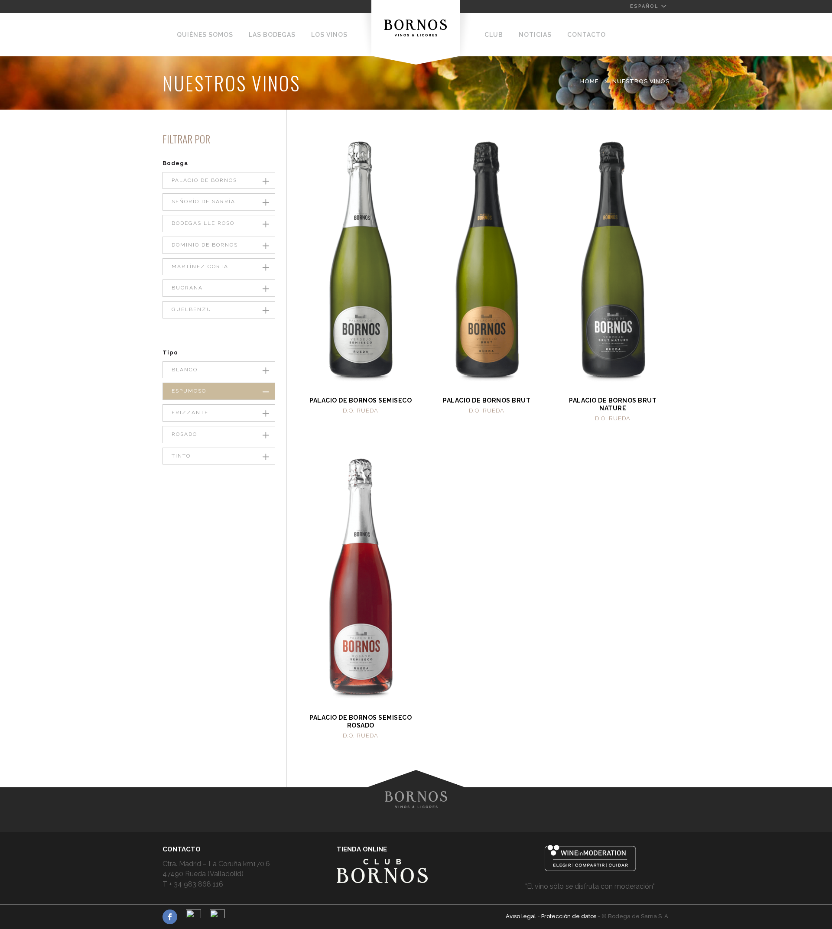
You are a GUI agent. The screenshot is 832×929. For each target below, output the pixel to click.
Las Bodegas (272, 34)
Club (493, 34)
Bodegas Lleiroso (203, 223)
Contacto (586, 34)
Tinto (181, 456)
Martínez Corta (200, 266)
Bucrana (187, 288)
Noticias (535, 34)
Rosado (184, 434)
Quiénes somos (205, 34)
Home (589, 81)
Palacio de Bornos (204, 180)
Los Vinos (329, 34)
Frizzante (190, 412)
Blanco (185, 370)
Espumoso (189, 391)
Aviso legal (521, 916)
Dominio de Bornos (205, 245)
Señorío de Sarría (203, 201)
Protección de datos (569, 916)
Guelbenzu (191, 309)
